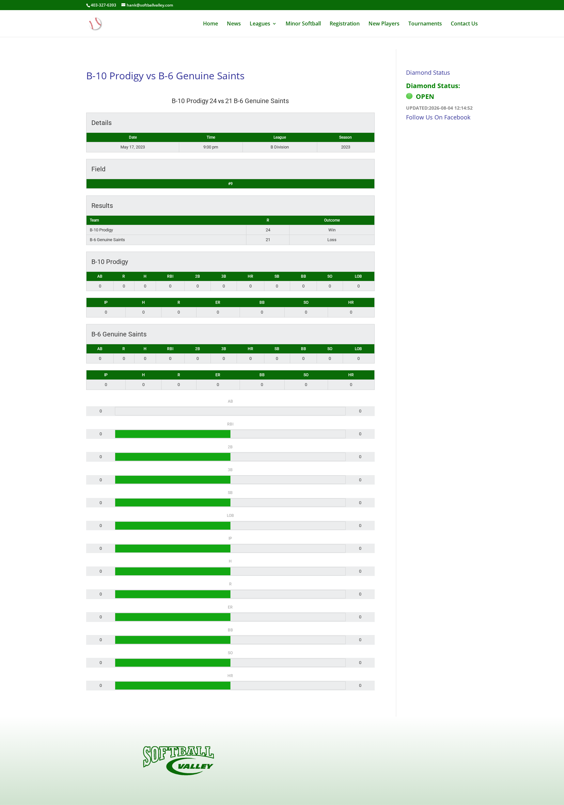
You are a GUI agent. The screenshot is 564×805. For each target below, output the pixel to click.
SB (276, 276)
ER (217, 302)
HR (250, 276)
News (234, 24)
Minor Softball (303, 24)
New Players (384, 24)
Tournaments (425, 24)
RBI (170, 276)
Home (210, 24)
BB (303, 276)
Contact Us (464, 24)
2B (197, 276)
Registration (345, 24)
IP (106, 302)
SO (329, 276)
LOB (358, 276)
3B (223, 276)
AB (99, 276)
